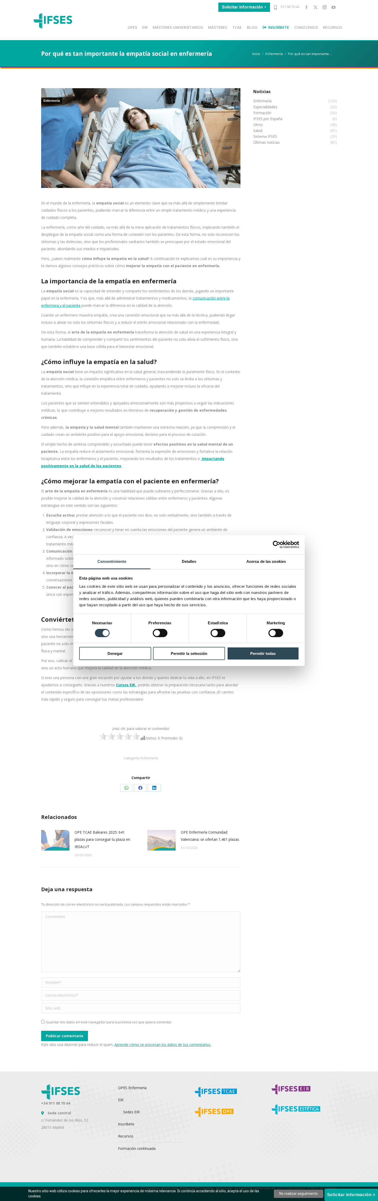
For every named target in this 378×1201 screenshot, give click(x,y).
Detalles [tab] (189, 561)
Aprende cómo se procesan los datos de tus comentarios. (162, 1044)
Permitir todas (263, 653)
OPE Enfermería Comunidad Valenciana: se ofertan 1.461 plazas (210, 836)
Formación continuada (137, 1148)
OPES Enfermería (132, 1087)
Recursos (125, 1136)
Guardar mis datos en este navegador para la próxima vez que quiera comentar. (109, 1022)
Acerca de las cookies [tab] (266, 561)
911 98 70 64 (289, 6)
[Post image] (55, 840)
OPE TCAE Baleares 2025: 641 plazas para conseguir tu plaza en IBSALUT (102, 839)
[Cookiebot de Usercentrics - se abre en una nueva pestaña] (276, 544)
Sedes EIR (131, 1111)
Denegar (115, 653)
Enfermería (51, 101)
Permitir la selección (189, 653)
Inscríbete (126, 1124)
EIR (120, 1099)
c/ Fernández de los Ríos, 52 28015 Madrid (64, 1120)
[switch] (160, 633)
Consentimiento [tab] (111, 561)
